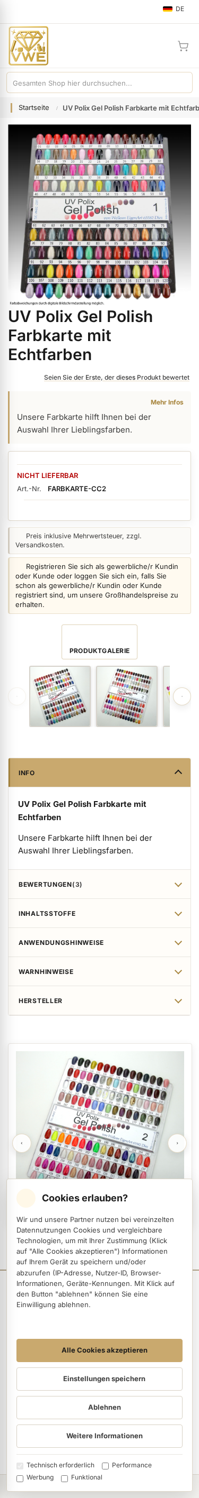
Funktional (86, 1477)
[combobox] (89, 82)
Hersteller (41, 1001)
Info (27, 773)
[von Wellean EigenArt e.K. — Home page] (24, 46)
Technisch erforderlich (60, 1465)
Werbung (40, 1477)
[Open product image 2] (127, 696)
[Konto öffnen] (157, 46)
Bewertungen (49, 884)
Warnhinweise (46, 972)
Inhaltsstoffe (47, 913)
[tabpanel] (100, 1135)
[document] (99, 1335)
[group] (60, 696)
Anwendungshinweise (61, 942)
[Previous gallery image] (17, 696)
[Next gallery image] (182, 696)
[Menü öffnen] (12, 11)
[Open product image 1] (60, 696)
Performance (132, 1465)
